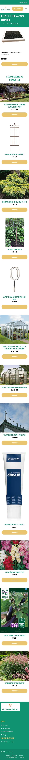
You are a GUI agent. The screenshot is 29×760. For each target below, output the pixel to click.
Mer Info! (14, 64)
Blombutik (17, 9)
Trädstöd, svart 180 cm (14, 249)
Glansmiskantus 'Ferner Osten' (14, 683)
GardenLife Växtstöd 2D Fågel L (15, 154)
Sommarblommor (8, 731)
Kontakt (14, 755)
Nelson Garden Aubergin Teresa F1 (14, 635)
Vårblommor (6, 728)
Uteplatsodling (17, 52)
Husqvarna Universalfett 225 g (14, 525)
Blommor (5, 725)
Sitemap (22, 757)
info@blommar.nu (23, 2)
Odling (10, 52)
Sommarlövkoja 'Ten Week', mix (14, 572)
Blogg (4, 735)
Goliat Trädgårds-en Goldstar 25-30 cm (14, 202)
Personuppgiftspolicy (11, 757)
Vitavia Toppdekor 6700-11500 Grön (14, 435)
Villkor (21, 755)
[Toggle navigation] (26, 8)
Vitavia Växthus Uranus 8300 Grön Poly (14, 387)
